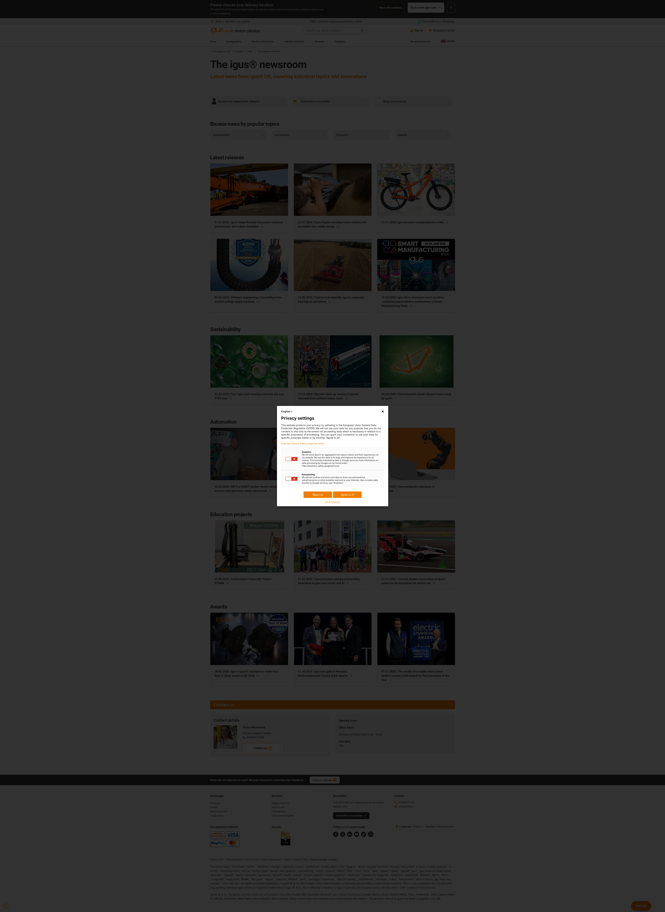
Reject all (318, 494)
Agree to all (347, 494)
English (285, 411)
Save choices (332, 502)
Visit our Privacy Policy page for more (302, 443)
